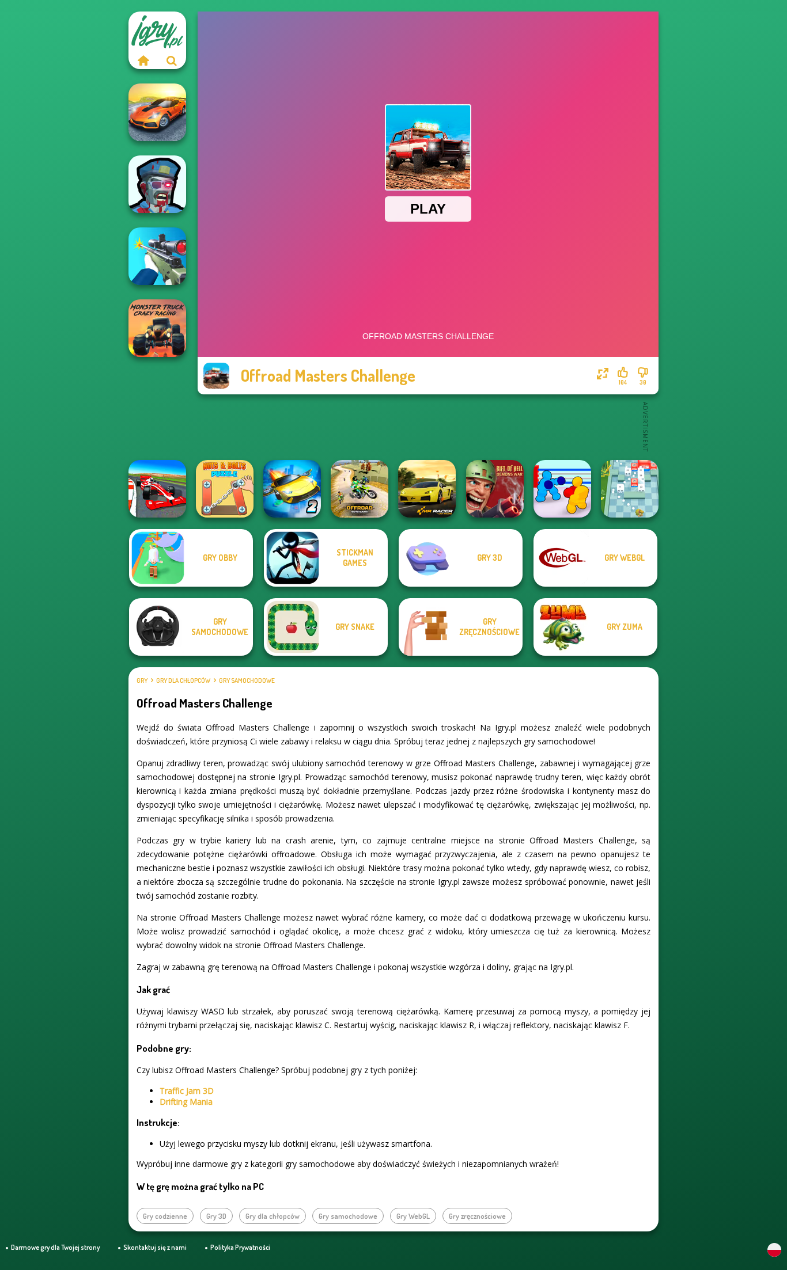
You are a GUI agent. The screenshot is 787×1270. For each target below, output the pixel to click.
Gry (142, 680)
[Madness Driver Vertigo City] (157, 112)
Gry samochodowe (247, 680)
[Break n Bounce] (630, 489)
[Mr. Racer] (427, 489)
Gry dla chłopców (183, 680)
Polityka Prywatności (240, 1247)
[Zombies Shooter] (157, 184)
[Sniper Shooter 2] (157, 256)
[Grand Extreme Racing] (157, 489)
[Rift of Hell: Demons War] (495, 489)
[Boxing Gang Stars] (562, 489)
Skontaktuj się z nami (155, 1247)
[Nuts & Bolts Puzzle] (224, 489)
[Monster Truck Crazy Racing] (157, 328)
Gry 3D (216, 1215)
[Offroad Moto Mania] (359, 489)
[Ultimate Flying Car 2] (292, 489)
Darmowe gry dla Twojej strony (55, 1247)
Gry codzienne (165, 1215)
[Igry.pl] (142, 60)
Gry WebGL (413, 1215)
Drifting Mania (186, 1101)
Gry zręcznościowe (477, 1215)
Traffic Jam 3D (187, 1090)
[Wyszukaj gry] (171, 60)
